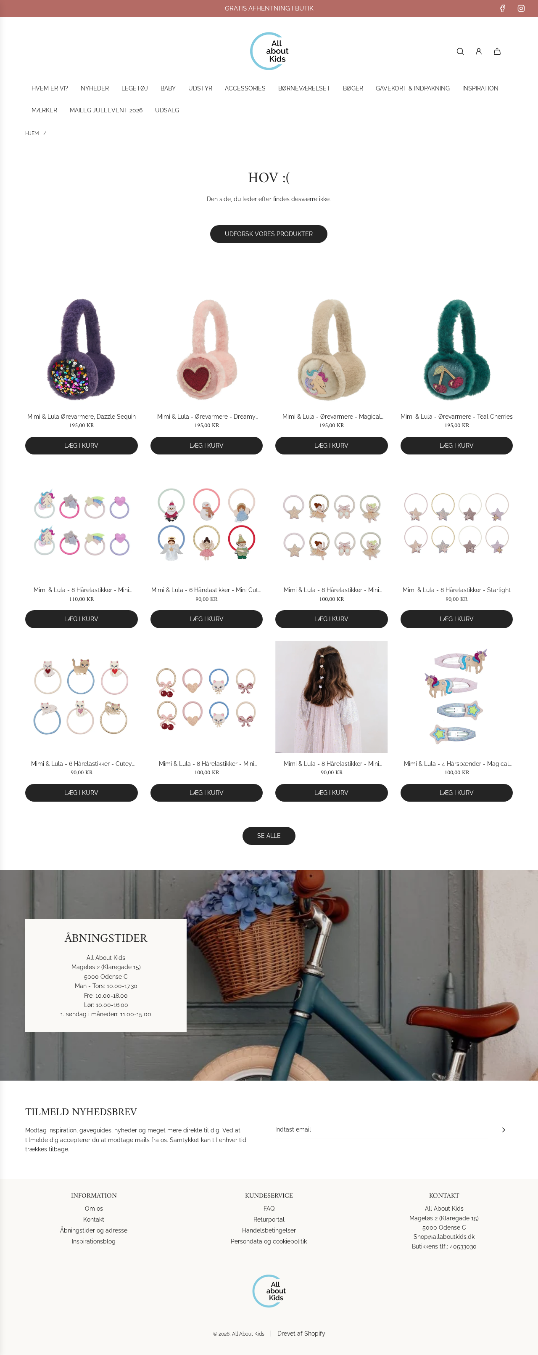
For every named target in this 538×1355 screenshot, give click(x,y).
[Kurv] (497, 51)
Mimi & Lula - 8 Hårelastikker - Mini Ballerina (331, 591)
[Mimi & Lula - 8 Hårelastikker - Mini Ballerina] (331, 523)
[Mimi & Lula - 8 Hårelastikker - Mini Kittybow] (206, 697)
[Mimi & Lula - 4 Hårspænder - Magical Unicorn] (457, 697)
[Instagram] (521, 8)
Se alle (269, 835)
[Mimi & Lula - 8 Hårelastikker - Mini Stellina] (331, 697)
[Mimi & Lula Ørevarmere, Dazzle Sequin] (81, 349)
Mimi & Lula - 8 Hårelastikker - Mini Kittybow (206, 764)
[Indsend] (503, 1130)
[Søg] (460, 51)
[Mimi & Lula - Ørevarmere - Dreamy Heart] (206, 349)
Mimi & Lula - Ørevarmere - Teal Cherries (457, 416)
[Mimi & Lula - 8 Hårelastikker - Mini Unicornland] (81, 523)
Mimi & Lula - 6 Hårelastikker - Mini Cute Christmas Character (206, 591)
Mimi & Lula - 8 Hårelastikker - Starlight (457, 590)
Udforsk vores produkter (269, 234)
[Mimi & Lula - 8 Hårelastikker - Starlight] (457, 523)
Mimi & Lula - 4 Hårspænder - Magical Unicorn (456, 764)
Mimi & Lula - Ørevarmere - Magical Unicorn (331, 417)
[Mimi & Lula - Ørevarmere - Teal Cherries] (457, 349)
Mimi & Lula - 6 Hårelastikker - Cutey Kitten (81, 764)
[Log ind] (478, 51)
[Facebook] (502, 8)
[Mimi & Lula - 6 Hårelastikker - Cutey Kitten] (81, 697)
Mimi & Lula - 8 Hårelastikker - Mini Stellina (331, 764)
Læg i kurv (81, 445)
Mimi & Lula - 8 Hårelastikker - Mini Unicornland (81, 591)
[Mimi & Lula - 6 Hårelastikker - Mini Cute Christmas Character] (206, 523)
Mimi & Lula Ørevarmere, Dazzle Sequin (81, 416)
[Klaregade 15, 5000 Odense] (269, 975)
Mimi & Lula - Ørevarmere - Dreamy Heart (206, 417)
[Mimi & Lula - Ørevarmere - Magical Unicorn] (331, 349)
